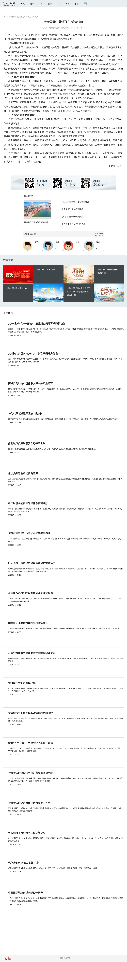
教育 (76, 4)
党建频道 (12, 17)
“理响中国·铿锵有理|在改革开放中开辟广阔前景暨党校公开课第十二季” (78, 291)
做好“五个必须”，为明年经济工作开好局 (30, 743)
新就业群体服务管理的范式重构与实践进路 (31, 653)
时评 (41, 4)
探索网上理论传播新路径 (72, 209)
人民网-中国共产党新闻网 (58, 28)
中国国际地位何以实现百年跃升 (25, 892)
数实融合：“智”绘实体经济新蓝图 (26, 832)
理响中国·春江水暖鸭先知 (17, 288)
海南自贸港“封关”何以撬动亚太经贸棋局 (30, 593)
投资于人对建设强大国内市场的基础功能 (30, 772)
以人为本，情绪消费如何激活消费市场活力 (31, 563)
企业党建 (29, 17)
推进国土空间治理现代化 (21, 683)
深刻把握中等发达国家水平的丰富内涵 (29, 533)
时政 (23, 4)
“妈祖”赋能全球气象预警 (72, 217)
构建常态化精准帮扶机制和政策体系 (28, 623)
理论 (50, 4)
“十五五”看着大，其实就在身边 (75, 202)
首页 (5, 17)
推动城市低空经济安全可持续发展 (26, 443)
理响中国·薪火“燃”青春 (46, 270)
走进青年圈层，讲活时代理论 (74, 224)
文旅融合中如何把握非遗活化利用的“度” (30, 713)
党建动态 (20, 17)
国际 (32, 4)
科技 (67, 4)
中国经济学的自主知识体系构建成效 (28, 503)
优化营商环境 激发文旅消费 (23, 862)
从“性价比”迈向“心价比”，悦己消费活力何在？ (34, 353)
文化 (59, 4)
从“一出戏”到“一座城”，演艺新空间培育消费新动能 (36, 323)
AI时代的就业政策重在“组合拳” (25, 413)
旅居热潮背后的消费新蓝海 (23, 473)
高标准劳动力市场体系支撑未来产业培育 (30, 383)
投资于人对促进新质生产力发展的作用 (29, 802)
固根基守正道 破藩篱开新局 (36, 222)
